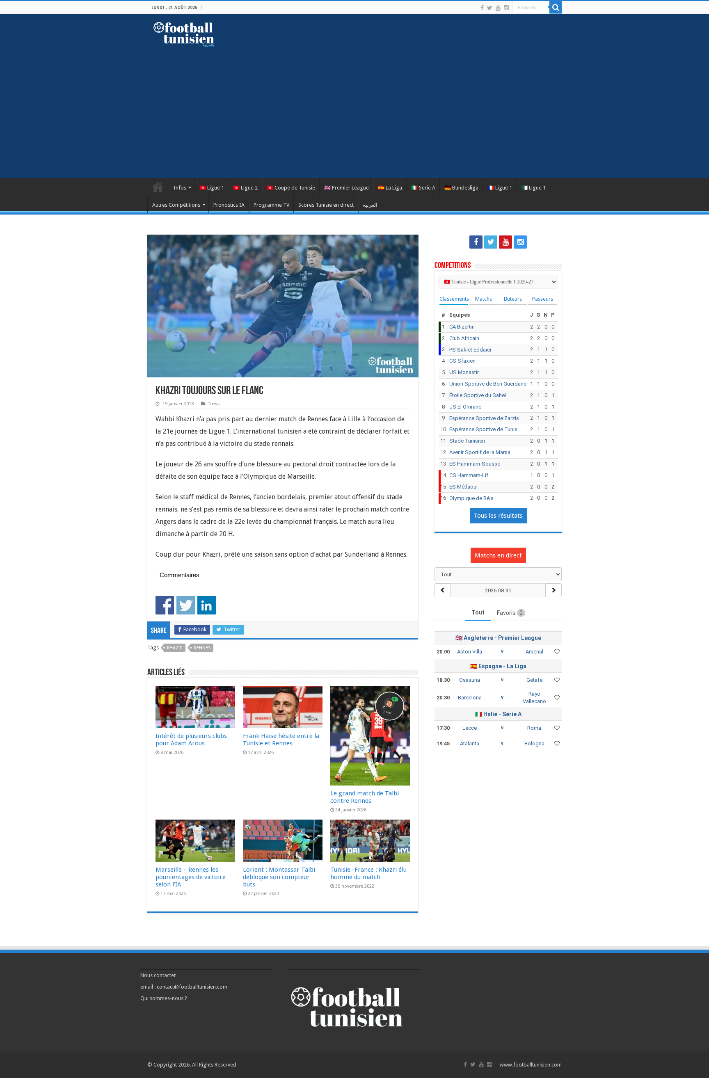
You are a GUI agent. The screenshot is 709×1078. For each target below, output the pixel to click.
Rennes (202, 648)
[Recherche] (555, 7)
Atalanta (469, 743)
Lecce (469, 728)
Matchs (483, 299)
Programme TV (271, 205)
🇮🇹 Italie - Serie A (498, 714)
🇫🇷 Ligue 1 (499, 188)
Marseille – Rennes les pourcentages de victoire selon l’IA (191, 877)
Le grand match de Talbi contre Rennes (364, 797)
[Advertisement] (354, 108)
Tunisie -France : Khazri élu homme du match (368, 873)
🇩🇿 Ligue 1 (533, 188)
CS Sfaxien (462, 361)
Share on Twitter (185, 605)
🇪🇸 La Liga (390, 188)
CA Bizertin (462, 327)
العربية (370, 205)
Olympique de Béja (471, 498)
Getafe (534, 680)
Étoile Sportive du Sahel (477, 395)
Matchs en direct (498, 555)
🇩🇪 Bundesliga (461, 188)
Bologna (534, 743)
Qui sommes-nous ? (163, 998)
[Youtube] (498, 8)
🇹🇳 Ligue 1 (211, 188)
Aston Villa (469, 652)
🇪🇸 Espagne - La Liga (498, 666)
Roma (534, 728)
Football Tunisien (158, 186)
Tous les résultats (498, 515)
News (214, 404)
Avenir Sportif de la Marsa (479, 452)
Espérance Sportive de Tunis (483, 429)
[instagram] (506, 8)
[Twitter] (489, 8)
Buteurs (513, 299)
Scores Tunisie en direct (326, 205)
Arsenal (534, 652)
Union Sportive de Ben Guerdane (487, 384)
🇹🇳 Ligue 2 (245, 188)
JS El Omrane (465, 407)
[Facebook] (482, 8)
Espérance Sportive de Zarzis (484, 418)
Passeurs (542, 299)
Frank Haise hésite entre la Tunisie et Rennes (281, 739)
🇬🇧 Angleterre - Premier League (498, 638)
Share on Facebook (165, 605)
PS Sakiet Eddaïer (470, 350)
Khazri (175, 648)
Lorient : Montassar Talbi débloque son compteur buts (279, 877)
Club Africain (464, 338)
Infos (180, 188)
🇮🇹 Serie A (423, 188)
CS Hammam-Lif (468, 475)
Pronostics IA (229, 205)
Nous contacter (158, 975)
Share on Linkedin (206, 605)
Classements (453, 299)
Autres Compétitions (176, 205)
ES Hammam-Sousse (474, 464)
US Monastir (464, 372)
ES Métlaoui (463, 487)
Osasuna (469, 680)
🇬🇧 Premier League (346, 188)
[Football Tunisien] (183, 33)
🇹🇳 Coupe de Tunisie (291, 188)
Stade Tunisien (467, 441)
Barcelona (470, 697)
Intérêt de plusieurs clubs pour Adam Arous (191, 739)
